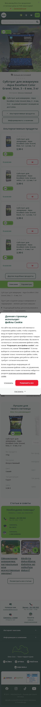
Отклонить (8, 383)
